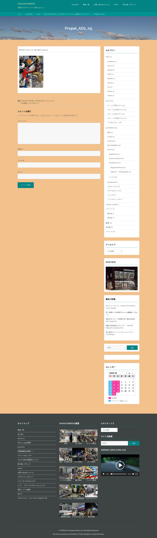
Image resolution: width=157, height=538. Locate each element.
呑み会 (109, 213)
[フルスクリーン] (137, 474)
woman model (111, 204)
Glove (109, 66)
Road (109, 149)
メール (21, 160)
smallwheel (111, 182)
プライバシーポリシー (26, 477)
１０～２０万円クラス (115, 110)
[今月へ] (129, 373)
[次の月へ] (133, 373)
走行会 (109, 218)
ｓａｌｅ (109, 231)
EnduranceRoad (115, 158)
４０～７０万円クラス (115, 118)
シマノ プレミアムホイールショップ (31, 485)
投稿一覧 (86, 5)
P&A (107, 57)
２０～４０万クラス (114, 114)
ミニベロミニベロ (113, 199)
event (20, 468)
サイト (20, 172)
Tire (108, 87)
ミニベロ (110, 195)
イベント (109, 209)
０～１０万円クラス (114, 105)
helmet (110, 70)
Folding (110, 141)
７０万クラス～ (113, 123)
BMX (109, 132)
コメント (22, 121)
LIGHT (109, 74)
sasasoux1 (44, 50)
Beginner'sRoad (117, 167)
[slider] (118, 473)
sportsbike (110, 128)
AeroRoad (113, 154)
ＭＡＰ (116, 5)
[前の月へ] (125, 373)
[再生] (104, 474)
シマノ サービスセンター (27, 481)
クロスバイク (112, 186)
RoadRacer (113, 163)
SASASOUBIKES (26, 4)
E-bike (109, 137)
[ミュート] (133, 474)
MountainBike (112, 145)
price (108, 101)
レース (111, 177)
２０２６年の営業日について (28, 460)
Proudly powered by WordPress (65, 534)
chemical (110, 61)
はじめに (21, 434)
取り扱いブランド (129, 5)
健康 (107, 223)
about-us (21, 438)
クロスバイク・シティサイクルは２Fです (32, 498)
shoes (109, 83)
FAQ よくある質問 (24, 443)
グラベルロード (113, 191)
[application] (120, 465)
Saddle (110, 79)
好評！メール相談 (24, 490)
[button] (120, 465)
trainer (109, 91)
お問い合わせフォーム (102, 5)
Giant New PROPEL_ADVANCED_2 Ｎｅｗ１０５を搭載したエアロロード (37, 102)
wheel (109, 96)
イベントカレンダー (25, 455)
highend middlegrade (119, 172)
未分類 (108, 227)
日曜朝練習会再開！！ (26, 451)
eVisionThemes (98, 534)
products (75, 5)
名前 (20, 149)
